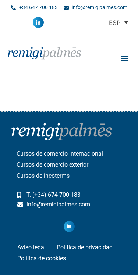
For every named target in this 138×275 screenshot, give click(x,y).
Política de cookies (41, 258)
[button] (124, 58)
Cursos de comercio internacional (60, 153)
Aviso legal (31, 247)
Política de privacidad (85, 247)
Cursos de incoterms (43, 175)
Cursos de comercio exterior (52, 164)
